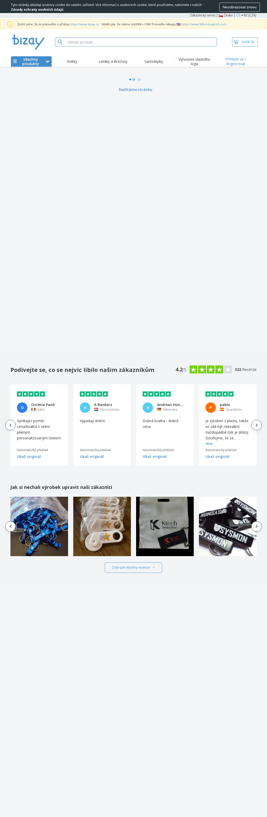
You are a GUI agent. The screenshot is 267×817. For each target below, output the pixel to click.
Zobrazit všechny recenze (131, 567)
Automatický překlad (32, 450)
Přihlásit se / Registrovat (235, 61)
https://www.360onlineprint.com (204, 24)
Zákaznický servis (202, 15)
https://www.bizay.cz (84, 24)
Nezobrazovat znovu (240, 7)
